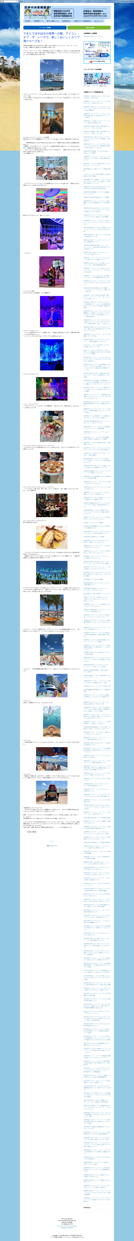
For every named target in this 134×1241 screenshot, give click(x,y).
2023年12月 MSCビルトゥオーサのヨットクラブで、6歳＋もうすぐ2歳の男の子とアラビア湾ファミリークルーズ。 (97, 328)
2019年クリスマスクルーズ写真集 (93, 522)
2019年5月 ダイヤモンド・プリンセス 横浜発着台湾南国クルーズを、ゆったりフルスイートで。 (97, 622)
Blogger (81, 1237)
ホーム (52, 841)
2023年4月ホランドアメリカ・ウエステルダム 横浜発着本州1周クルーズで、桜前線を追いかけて (97, 403)
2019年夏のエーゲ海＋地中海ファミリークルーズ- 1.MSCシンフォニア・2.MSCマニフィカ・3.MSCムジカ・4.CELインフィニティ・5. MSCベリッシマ (97, 597)
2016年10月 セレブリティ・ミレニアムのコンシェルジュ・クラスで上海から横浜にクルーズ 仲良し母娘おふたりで (97, 1144)
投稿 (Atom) (53, 845)
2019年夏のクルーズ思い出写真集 (93, 579)
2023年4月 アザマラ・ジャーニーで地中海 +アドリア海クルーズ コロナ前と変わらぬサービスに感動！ (97, 389)
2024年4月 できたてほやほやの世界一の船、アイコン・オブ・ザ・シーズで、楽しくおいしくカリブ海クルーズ (97, 296)
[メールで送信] (28, 832)
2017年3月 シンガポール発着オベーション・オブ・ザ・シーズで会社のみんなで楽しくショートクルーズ (97, 1050)
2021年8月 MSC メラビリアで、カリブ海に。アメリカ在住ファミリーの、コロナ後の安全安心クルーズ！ (97, 460)
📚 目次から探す (89, 27)
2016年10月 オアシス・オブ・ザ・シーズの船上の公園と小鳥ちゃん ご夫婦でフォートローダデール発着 (97, 1121)
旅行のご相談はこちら (53, 21)
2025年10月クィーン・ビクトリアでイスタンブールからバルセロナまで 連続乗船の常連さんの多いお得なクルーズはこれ (97, 145)
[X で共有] (32, 832)
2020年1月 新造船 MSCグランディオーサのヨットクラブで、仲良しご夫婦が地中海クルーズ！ (97, 504)
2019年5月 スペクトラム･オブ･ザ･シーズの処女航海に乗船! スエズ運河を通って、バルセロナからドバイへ (97, 647)
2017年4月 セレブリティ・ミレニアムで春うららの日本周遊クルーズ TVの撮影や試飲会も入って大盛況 (97, 1030)
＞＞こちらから (94, 86)
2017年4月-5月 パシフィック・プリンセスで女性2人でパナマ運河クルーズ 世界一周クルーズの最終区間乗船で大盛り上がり (97, 1006)
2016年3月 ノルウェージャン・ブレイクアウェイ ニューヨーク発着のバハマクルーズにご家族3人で (97, 1199)
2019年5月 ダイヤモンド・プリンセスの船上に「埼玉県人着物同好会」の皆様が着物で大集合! (97, 634)
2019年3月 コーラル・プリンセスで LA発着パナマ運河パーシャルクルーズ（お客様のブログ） (97, 696)
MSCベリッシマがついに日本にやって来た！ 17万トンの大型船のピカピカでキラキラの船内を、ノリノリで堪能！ (97, 352)
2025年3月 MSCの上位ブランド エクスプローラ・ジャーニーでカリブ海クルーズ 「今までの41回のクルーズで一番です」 (97, 209)
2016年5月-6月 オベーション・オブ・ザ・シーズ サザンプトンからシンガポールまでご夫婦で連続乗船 (97, 1192)
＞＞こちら (57, 827)
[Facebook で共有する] (34, 832)
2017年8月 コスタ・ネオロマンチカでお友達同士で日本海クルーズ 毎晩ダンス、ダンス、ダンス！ (97, 927)
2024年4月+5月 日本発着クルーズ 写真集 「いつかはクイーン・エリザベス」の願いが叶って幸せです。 (97, 289)
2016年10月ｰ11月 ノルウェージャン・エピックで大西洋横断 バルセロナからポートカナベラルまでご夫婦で (97, 1114)
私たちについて (98, 21)
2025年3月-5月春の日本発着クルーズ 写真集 (96, 197)
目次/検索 (27, 21)
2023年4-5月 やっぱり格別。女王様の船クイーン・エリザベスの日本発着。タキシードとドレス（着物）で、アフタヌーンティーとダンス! (97, 382)
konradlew (66, 1237)
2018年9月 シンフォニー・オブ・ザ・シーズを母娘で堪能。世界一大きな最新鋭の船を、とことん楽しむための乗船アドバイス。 (97, 767)
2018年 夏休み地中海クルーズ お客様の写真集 (97, 817)
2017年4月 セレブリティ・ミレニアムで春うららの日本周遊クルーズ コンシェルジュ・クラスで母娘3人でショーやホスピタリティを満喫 (97, 1038)
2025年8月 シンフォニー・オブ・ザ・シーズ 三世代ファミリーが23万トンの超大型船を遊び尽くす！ (97, 158)
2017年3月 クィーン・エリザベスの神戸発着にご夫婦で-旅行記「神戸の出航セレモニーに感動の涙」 (97, 1062)
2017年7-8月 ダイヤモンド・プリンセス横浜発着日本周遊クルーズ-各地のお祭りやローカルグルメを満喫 (97, 965)
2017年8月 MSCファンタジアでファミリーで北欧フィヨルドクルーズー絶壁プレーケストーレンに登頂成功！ (97, 952)
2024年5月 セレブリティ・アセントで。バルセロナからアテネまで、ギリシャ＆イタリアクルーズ (97, 282)
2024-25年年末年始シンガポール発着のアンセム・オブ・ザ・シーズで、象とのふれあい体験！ (97, 229)
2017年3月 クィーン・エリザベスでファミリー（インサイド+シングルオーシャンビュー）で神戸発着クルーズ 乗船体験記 (97, 1069)
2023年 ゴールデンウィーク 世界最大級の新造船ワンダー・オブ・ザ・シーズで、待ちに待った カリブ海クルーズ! (97, 396)
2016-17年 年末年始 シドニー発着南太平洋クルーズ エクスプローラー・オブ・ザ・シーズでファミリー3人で (97, 1107)
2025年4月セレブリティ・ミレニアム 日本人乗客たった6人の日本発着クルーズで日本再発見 (97, 202)
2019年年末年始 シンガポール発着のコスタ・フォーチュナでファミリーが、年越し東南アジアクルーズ (97, 511)
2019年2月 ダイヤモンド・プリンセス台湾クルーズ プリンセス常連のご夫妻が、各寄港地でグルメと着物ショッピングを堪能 (97, 709)
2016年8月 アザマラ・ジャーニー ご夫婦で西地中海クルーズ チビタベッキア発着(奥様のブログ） (97, 1169)
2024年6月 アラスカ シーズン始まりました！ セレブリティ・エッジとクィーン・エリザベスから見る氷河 (97, 270)
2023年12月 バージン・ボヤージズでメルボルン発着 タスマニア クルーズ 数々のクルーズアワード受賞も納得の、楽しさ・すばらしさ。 (97, 321)
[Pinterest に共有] (35, 832)
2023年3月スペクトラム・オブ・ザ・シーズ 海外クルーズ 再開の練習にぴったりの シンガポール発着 (97, 410)
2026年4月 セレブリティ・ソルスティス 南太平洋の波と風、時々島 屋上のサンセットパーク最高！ (97, 115)
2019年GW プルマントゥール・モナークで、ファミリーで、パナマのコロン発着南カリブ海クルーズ (97, 659)
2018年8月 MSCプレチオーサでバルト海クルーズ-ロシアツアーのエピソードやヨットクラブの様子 (97, 807)
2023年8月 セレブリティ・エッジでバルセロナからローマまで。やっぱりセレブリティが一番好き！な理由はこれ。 (97, 359)
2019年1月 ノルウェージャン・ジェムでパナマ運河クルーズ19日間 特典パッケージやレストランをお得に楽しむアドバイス (97, 716)
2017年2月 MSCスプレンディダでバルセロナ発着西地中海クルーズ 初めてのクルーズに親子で (97, 1087)
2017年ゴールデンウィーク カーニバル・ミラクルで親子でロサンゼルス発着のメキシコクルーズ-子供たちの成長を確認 (97, 1018)
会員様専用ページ (38, 21)
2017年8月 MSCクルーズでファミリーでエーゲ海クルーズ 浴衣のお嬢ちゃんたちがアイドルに (97, 945)
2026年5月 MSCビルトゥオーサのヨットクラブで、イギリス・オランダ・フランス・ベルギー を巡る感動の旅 (97, 108)
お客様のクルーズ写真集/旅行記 (82, 21)
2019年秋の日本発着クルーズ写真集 (94, 537)
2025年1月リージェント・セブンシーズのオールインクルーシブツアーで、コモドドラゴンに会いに (97, 222)
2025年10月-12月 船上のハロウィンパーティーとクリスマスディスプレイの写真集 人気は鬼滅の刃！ (97, 138)
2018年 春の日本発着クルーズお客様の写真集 (97, 842)
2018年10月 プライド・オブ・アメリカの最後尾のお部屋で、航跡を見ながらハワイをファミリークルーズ (97, 750)
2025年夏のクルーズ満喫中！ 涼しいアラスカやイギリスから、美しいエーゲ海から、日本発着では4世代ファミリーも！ (97, 181)
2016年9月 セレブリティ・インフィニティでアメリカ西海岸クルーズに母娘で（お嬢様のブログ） (97, 1151)
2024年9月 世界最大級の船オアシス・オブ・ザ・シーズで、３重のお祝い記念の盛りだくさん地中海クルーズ (97, 247)
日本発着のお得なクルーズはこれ (93, 36)
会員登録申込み (66, 21)
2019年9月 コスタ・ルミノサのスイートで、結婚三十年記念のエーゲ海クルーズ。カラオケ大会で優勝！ (97, 574)
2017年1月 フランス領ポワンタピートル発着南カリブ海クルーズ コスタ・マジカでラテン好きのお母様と (97, 1094)
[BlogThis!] (30, 832)
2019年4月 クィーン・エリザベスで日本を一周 (97, 686)
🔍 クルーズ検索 (45, 27)
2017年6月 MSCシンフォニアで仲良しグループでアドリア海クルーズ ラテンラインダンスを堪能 (97, 977)
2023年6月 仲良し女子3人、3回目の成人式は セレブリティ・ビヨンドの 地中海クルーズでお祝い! (97, 375)
